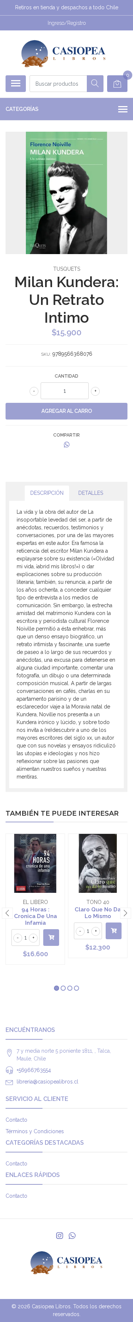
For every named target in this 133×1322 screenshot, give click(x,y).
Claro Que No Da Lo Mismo (98, 913)
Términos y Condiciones (35, 1131)
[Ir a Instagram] (59, 1235)
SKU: (46, 354)
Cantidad (66, 376)
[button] (56, 988)
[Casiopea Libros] (63, 52)
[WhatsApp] (72, 1235)
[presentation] (7, 913)
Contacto (16, 1120)
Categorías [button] (22, 109)
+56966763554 (34, 1070)
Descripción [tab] (47, 493)
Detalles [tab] (90, 493)
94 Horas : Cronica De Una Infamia (35, 916)
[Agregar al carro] (51, 937)
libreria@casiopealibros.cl (47, 1082)
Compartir (66, 435)
